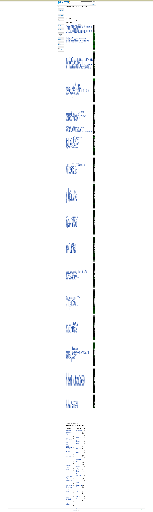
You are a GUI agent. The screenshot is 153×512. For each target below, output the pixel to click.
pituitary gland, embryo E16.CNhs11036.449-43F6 (72, 294)
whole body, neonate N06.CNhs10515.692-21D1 (72, 406)
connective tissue (78, 496)
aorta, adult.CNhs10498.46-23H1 (70, 146)
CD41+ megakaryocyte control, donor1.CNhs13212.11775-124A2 (74, 45)
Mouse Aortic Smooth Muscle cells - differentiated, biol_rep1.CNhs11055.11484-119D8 (77, 70)
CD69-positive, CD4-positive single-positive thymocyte (69, 497)
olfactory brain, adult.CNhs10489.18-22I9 (71, 273)
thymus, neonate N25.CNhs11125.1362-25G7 (72, 348)
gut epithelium (77, 494)
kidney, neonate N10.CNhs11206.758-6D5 (71, 224)
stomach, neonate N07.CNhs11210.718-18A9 (72, 322)
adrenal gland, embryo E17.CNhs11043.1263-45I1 (72, 141)
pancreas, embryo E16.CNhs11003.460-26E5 (71, 281)
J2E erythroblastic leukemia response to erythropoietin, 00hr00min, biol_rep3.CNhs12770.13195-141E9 (79, 60)
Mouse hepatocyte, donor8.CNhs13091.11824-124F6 (72, 120)
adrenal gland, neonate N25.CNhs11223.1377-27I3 (72, 144)
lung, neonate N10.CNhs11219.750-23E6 (71, 253)
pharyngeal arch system (79, 468)
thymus (77, 445)
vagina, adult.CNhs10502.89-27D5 (70, 357)
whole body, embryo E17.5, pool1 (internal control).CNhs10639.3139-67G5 (75, 381)
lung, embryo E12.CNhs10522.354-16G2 (71, 244)
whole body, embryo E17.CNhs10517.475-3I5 (72, 402)
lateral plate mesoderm (79, 491)
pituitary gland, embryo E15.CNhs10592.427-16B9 (72, 293)
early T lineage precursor (69, 487)
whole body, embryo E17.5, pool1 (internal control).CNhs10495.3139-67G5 (75, 375)
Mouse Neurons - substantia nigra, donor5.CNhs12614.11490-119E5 (74, 108)
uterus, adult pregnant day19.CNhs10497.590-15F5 (72, 355)
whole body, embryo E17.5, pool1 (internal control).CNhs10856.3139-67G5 (75, 386)
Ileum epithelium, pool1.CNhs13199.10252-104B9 (72, 55)
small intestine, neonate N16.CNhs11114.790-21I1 (72, 305)
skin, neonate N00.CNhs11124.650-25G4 (71, 301)
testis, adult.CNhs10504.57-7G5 (70, 326)
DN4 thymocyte (68, 478)
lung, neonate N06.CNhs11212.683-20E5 (71, 251)
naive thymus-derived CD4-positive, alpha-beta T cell (69, 476)
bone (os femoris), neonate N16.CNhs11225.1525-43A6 (73, 149)
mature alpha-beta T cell (69, 449)
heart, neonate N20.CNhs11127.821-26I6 (71, 198)
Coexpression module (60, 10)
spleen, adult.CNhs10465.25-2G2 (70, 307)
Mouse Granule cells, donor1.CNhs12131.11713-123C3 (73, 84)
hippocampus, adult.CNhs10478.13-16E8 (71, 201)
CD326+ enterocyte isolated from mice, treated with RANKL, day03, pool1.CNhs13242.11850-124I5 (79, 26)
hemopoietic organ (78, 437)
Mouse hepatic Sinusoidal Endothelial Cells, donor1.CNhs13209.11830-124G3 (76, 115)
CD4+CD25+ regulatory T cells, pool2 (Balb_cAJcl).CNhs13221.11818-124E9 (76, 32)
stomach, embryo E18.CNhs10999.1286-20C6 (72, 320)
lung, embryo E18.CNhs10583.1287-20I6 (71, 249)
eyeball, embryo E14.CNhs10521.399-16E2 (71, 169)
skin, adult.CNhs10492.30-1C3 (70, 300)
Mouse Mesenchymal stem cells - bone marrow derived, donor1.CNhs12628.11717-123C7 (77, 89)
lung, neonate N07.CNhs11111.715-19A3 (71, 252)
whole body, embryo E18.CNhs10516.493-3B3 (72, 403)
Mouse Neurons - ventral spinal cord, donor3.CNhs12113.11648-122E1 (75, 112)
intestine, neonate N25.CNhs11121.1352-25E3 (72, 216)
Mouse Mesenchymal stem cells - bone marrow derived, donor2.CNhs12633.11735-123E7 (77, 90)
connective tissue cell (69, 463)
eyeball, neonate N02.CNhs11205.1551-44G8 (72, 174)
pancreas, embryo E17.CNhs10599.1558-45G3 (72, 282)
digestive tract (77, 480)
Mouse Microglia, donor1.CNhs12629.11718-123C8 (72, 92)
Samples (59, 20)
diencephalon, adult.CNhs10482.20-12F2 (71, 162)
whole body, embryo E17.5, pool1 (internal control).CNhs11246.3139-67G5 (75, 399)
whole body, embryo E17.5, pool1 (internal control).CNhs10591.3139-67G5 (75, 378)
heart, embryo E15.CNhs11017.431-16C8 (71, 190)
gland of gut (77, 443)
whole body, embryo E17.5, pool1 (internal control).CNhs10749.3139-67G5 (75, 384)
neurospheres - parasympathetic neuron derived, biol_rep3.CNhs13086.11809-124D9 (77, 269)
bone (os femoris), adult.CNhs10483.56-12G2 (72, 147)
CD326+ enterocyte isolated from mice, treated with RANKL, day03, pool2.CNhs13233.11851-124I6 (79, 27)
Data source (59, 44)
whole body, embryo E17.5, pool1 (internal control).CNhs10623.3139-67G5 (75, 380)
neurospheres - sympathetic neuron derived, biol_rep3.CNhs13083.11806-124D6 (76, 272)
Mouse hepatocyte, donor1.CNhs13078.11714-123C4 (72, 117)
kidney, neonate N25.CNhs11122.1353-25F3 (71, 226)
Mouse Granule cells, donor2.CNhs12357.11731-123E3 (73, 85)
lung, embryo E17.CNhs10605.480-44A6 (71, 248)
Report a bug (74, 510)
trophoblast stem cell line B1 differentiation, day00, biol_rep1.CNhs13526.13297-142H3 (77, 351)
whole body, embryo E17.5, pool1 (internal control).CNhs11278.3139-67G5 (75, 400)
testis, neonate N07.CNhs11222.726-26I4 (71, 333)
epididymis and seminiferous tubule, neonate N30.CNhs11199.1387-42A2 (75, 165)
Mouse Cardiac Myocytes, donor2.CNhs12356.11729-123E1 (73, 82)
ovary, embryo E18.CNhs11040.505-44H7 (71, 275)
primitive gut (77, 482)
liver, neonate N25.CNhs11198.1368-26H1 (71, 241)
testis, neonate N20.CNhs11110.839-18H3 (71, 335)
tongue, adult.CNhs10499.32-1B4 (70, 350)
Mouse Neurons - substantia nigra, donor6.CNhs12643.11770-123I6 (74, 109)
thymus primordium (78, 459)
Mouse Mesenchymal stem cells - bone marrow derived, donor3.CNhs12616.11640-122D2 (77, 91)
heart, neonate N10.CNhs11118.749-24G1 (71, 196)
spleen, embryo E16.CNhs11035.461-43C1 (71, 308)
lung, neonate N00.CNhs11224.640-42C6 (71, 250)
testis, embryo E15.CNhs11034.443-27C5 (71, 328)
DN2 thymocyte (68, 482)
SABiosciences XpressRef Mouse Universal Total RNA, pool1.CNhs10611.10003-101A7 (77, 121)
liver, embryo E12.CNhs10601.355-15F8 (71, 229)
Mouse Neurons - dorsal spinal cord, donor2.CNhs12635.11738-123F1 (75, 97)
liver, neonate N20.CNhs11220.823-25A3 (71, 240)
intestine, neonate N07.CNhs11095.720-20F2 (71, 213)
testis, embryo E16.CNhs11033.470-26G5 (71, 329)
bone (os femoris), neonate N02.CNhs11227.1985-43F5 (73, 148)
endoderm (77, 473)
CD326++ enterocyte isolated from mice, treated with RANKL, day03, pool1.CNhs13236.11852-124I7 (79, 30)
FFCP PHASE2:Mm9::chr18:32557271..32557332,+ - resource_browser (64, 2)
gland (76, 498)
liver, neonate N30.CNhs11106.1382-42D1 (71, 242)
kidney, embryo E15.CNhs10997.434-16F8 (71, 219)
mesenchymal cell (68, 465)
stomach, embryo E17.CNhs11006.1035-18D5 (72, 319)
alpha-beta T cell (68, 451)
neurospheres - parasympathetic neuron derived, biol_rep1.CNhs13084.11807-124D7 (77, 267)
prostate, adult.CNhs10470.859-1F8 (70, 299)
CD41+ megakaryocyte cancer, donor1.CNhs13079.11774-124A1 (74, 42)
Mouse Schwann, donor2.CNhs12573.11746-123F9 (72, 114)
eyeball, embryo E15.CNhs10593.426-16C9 (71, 170)
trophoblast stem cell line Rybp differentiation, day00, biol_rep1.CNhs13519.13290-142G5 (77, 353)
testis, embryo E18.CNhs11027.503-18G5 (71, 331)
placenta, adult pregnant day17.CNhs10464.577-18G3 (73, 298)
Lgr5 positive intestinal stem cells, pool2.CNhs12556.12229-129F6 (74, 62)
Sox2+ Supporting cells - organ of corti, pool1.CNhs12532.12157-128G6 (75, 127)
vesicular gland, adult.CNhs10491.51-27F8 (71, 358)
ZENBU (78, 16)
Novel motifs (59, 39)
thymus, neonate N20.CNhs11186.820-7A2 (71, 347)
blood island (77, 435)
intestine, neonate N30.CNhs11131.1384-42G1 (72, 217)
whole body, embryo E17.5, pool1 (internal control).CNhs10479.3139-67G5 (75, 374)
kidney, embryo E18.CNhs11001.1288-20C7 (71, 222)
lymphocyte (67, 444)
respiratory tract (78, 487)
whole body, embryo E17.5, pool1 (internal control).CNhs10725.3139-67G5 (75, 383)
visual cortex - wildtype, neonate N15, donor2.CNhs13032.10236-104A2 (75, 360)
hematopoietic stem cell (69, 434)
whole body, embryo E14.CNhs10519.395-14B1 (72, 372)
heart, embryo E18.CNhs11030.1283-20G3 (71, 193)
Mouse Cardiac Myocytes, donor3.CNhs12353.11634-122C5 (73, 83)
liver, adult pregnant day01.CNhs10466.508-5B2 (72, 228)
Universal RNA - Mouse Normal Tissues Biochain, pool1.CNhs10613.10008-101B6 (76, 136)
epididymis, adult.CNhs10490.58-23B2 (71, 166)
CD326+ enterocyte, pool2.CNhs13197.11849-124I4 (72, 29)
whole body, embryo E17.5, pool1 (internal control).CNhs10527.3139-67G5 (75, 377)
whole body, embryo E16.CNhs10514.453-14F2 (72, 373)
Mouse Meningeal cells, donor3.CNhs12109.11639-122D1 (73, 88)
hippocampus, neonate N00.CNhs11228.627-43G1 (72, 202)
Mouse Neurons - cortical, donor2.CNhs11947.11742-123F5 (73, 95)
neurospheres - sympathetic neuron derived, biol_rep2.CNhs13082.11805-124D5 (76, 271)
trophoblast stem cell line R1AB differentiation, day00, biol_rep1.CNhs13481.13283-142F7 (77, 352)
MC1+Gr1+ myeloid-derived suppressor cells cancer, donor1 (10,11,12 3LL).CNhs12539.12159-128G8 (79, 64)
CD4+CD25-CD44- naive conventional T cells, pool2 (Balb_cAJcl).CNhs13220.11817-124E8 (77, 41)
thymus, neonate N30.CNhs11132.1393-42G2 (72, 349)
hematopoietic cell (68, 430)
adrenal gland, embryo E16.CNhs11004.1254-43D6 (72, 140)
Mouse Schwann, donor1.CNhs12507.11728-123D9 (72, 113)
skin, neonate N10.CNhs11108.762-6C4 (71, 304)
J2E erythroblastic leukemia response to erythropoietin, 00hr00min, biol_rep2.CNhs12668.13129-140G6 (79, 59)
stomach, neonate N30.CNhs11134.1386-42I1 (72, 324)
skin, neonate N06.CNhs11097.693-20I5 (71, 303)
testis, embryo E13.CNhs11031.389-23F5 (71, 327)
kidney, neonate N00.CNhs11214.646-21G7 (71, 223)
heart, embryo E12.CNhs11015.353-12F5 (71, 187)
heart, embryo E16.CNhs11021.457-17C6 (71, 191)
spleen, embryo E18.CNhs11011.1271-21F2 (71, 309)
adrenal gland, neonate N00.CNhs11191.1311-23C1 (72, 143)
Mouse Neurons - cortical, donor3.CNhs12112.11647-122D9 (73, 96)
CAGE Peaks (59, 25)
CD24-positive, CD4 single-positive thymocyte (68, 502)
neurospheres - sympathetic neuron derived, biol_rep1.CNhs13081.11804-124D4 (76, 270)
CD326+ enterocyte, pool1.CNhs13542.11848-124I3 (72, 28)
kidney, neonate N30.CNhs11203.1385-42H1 (71, 227)
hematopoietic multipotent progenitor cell (69, 437)
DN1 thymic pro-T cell (69, 480)
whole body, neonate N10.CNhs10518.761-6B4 (72, 407)
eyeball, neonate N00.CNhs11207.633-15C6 (71, 172)
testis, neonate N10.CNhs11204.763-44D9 (71, 334)
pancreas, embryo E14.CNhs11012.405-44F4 (71, 279)
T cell (66, 440)
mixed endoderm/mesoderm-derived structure (78, 441)
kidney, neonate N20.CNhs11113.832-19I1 (71, 225)
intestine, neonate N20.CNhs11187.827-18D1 (72, 215)
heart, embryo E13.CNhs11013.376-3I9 (71, 188)
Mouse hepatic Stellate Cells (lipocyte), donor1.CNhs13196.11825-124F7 (75, 116)
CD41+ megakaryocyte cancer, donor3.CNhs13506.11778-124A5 (74, 44)
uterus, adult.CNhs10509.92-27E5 (70, 356)
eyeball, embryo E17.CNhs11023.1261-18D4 (71, 171)
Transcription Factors (60, 15)
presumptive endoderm (79, 475)
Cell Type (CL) (59, 35)
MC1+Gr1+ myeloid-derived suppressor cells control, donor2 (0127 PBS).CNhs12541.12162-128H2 (78, 68)
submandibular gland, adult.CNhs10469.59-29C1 (72, 325)
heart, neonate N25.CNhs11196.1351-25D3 (71, 199)
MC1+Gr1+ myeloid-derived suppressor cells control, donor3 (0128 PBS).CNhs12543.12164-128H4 (78, 69)
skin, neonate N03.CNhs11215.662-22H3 (71, 302)
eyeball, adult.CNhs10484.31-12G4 (70, 167)
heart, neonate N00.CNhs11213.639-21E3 (71, 194)
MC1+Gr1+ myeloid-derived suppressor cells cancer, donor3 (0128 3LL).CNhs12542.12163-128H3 (78, 66)
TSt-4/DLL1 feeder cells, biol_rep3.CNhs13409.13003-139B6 (73, 130)
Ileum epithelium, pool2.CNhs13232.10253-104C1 (72, 56)
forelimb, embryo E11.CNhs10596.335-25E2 (71, 176)
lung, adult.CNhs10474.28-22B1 (70, 243)
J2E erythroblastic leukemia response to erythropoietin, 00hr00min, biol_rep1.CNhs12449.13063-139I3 (79, 58)
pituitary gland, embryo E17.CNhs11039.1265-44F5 (72, 295)
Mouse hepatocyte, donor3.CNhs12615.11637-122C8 (72, 118)
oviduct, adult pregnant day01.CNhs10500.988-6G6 (72, 277)
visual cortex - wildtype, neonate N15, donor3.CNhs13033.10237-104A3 (75, 361)
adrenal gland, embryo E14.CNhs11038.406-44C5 (72, 139)
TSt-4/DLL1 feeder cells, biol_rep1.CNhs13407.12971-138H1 (73, 128)
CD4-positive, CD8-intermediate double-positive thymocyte (68, 499)
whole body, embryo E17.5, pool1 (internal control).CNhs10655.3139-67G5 (75, 382)
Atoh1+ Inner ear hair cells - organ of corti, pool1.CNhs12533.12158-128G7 (75, 25)
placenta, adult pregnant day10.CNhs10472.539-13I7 (73, 297)
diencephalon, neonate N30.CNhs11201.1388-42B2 (72, 163)
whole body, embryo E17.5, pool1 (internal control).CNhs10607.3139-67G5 (75, 379)
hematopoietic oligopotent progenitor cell (69, 432)
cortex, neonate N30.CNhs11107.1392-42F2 (71, 161)
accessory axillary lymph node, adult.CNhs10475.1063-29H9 (74, 137)
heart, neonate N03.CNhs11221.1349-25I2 (71, 195)
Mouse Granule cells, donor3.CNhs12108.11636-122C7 (73, 86)
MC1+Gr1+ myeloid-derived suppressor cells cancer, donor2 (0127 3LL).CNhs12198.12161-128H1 (78, 65)
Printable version (60, 49)
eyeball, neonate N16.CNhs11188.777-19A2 (71, 175)
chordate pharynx (78, 466)
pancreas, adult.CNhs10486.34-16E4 (70, 278)
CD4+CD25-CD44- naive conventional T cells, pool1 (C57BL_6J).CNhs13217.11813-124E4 (77, 40)
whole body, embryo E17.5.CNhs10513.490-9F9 (72, 401)
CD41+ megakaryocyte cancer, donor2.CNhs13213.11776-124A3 (74, 43)
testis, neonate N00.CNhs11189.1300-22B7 (71, 332)
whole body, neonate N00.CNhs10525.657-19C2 (72, 404)
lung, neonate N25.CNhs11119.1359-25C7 (71, 255)
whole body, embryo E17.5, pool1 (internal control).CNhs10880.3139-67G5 (75, 387)
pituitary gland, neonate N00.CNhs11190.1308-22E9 (72, 296)
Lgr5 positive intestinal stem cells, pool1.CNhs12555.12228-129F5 (74, 61)
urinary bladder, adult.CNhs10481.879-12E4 (71, 354)
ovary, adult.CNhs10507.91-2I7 (70, 274)
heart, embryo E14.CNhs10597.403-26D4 (71, 189)
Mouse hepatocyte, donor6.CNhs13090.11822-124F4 (72, 119)
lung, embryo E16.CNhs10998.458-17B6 (71, 247)
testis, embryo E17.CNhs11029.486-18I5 (71, 330)
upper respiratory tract (78, 464)
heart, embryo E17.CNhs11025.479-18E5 (71, 192)
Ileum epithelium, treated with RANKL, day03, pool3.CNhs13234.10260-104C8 (76, 57)
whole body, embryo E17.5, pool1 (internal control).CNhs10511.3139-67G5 (75, 376)
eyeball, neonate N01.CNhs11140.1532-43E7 (71, 173)
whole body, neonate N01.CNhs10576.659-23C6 (72, 405)
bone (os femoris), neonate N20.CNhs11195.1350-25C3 (73, 150)
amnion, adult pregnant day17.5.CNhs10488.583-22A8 (73, 145)
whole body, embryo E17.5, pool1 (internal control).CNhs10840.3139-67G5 (75, 385)
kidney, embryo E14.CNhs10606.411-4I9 (71, 218)
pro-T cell (67, 442)
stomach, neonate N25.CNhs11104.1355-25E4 (72, 323)
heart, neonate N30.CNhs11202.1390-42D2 (71, 200)
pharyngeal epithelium (78, 452)
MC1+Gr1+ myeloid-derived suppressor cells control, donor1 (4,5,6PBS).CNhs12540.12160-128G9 (78, 67)
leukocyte (67, 460)
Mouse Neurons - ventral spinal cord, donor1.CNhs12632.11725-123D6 (75, 110)
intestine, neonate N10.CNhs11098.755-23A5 (72, 214)
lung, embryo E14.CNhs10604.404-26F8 (71, 245)
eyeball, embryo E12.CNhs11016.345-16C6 (71, 168)
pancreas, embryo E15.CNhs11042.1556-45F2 (72, 280)
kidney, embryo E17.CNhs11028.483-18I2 (71, 221)
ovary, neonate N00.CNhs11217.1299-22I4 (71, 276)
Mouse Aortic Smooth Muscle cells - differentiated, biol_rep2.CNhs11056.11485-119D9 (77, 71)
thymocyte (67, 467)
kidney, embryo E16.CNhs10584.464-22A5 (71, 220)
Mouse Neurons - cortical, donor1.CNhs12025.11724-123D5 (73, 94)
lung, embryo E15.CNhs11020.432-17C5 (71, 246)
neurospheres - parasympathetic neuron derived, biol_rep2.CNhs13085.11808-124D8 (77, 268)
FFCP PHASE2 (92, 4)
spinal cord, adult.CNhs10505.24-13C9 (71, 306)
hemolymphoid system (79, 430)
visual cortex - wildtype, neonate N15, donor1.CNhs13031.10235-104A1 (75, 359)
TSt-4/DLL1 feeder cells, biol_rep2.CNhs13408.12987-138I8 (73, 129)
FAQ (76, 508)
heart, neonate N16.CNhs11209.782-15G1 (71, 197)
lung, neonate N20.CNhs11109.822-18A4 (71, 254)
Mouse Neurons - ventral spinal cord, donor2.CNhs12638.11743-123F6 (75, 111)
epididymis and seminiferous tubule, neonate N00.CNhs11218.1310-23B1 (75, 164)
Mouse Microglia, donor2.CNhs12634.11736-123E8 (72, 93)
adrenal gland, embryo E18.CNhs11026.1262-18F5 (72, 142)
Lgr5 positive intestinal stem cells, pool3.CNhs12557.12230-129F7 (74, 63)
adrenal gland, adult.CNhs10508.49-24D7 (71, 138)
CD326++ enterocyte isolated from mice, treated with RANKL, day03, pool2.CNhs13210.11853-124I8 (79, 31)
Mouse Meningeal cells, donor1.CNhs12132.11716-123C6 (73, 87)
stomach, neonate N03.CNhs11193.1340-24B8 (72, 321)
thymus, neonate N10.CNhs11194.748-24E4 (71, 346)
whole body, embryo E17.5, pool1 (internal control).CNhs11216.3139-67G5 (75, 398)
